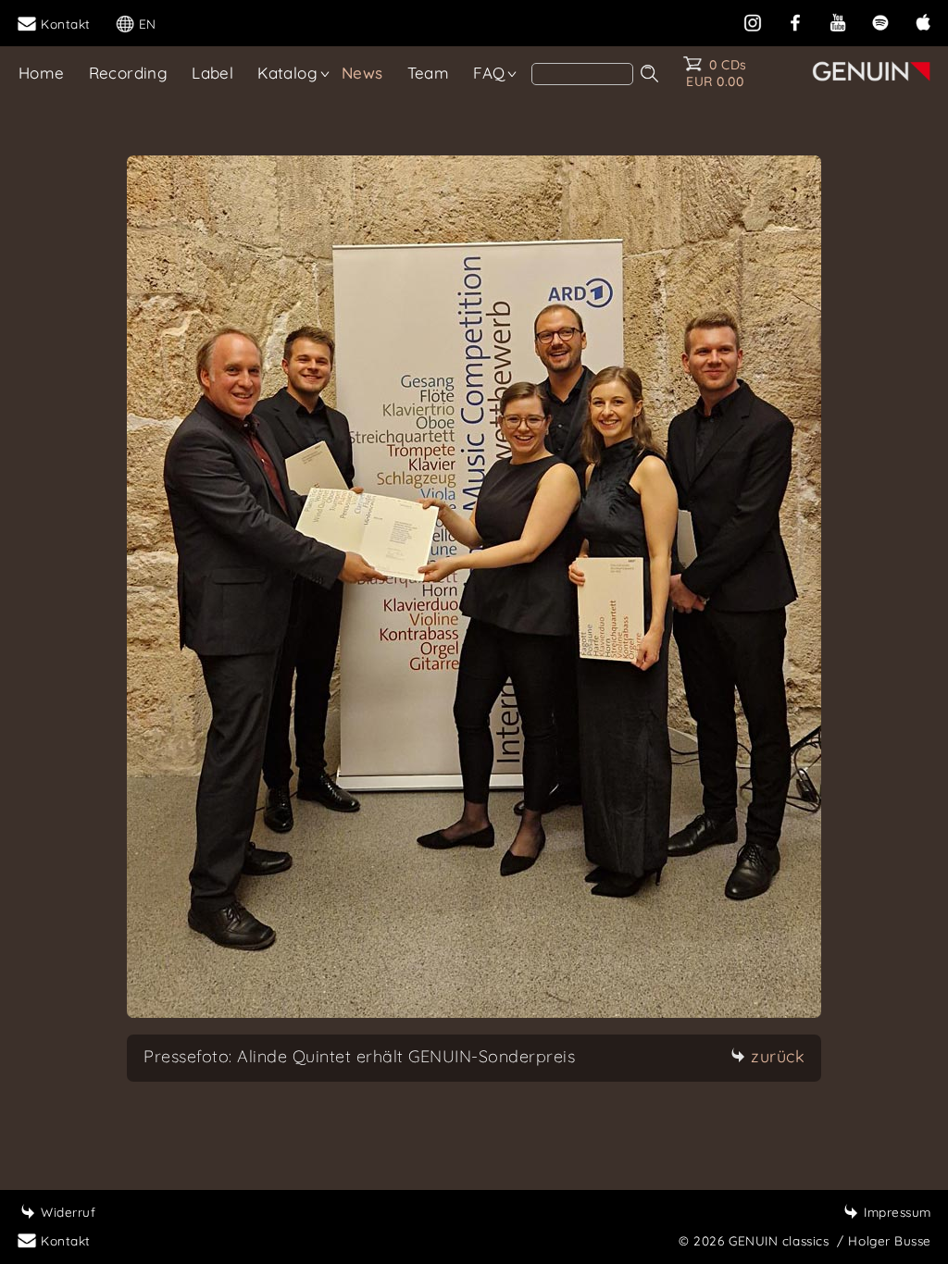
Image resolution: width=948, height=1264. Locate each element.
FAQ (489, 72)
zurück (778, 1056)
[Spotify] (880, 21)
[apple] (923, 21)
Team (428, 72)
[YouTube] (837, 21)
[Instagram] (752, 21)
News (362, 72)
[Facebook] (795, 21)
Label (212, 72)
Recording (128, 72)
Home (42, 72)
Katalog (287, 72)
